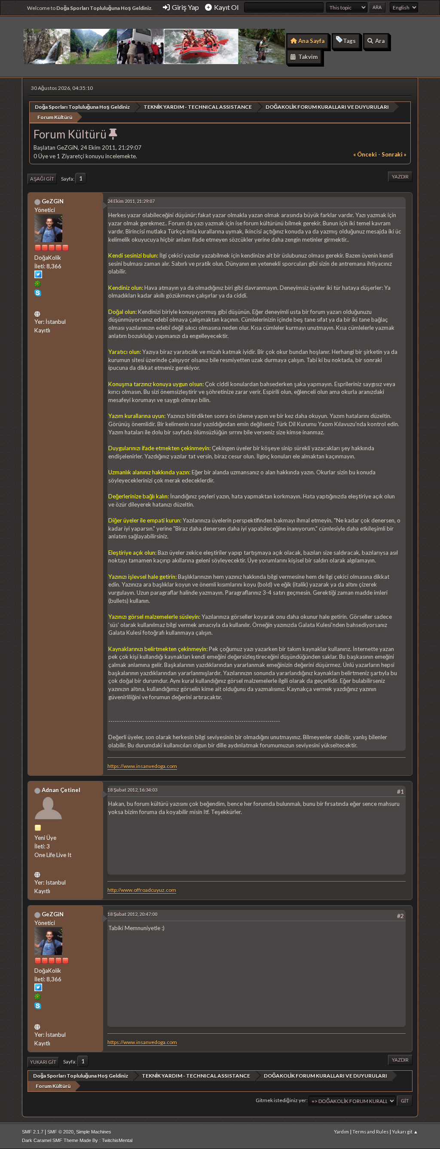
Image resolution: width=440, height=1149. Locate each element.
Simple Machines (93, 1131)
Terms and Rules (370, 1131)
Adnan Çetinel (61, 789)
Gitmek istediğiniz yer (281, 1100)
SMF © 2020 (60, 1131)
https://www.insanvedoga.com (142, 766)
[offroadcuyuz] (38, 873)
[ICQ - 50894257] (37, 285)
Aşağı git (42, 178)
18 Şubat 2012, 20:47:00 (132, 914)
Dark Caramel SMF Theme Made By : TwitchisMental (77, 1140)
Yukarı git (43, 1062)
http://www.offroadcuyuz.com (141, 890)
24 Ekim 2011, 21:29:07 (131, 201)
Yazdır (400, 176)
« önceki (365, 154)
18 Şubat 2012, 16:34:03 (132, 790)
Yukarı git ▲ (405, 1131)
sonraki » (394, 154)
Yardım (341, 1131)
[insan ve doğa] (38, 312)
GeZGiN (53, 201)
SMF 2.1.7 (32, 1131)
